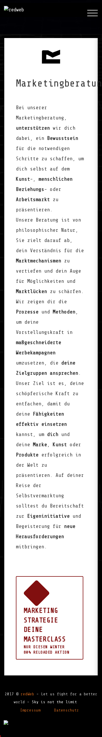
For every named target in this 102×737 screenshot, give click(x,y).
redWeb (27, 694)
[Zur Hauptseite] (14, 10)
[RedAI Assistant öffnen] (5, 722)
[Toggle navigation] (92, 13)
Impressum (30, 710)
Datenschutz (66, 710)
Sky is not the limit (54, 702)
